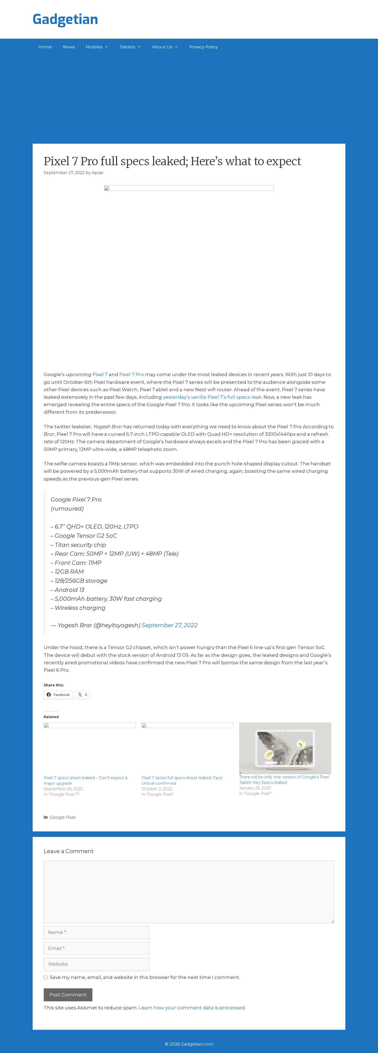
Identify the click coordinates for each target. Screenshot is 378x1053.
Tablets (127, 46)
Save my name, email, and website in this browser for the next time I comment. (145, 977)
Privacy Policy (203, 46)
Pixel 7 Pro (131, 374)
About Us (162, 46)
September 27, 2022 (170, 625)
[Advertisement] (189, 96)
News (69, 46)
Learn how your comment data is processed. (192, 1007)
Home (45, 46)
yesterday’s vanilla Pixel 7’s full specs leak (212, 397)
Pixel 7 (100, 374)
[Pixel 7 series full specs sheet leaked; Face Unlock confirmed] (187, 749)
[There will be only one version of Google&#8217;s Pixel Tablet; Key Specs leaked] (285, 748)
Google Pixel (63, 817)
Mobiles (94, 46)
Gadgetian (65, 19)
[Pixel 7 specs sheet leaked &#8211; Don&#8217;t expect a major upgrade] (90, 749)
